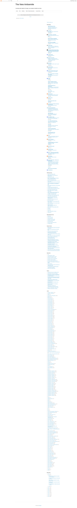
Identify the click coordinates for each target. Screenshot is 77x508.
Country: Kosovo (50, 323)
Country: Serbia (50, 337)
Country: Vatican (50, 347)
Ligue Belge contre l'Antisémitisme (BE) (53, 195)
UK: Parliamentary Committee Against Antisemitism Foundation (53, 267)
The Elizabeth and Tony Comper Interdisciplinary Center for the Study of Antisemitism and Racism (53, 242)
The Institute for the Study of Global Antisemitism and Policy (53, 244)
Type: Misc (49, 448)
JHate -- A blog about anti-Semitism (53, 152)
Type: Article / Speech (51, 414)
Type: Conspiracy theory (51, 421)
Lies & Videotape (50, 366)
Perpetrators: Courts (51, 378)
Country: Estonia (50, 311)
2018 (48, 490)
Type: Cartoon (50, 420)
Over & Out (49, 98)
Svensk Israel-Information (52, 128)
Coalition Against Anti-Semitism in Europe (53, 188)
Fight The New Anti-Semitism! (52, 168)
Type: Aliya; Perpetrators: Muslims (52, 411)
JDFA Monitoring (50, 113)
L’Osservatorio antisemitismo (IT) (52, 196)
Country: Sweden (50, 341)
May (49, 486)
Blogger (40, 505)
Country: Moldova (50, 329)
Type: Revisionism (50, 459)
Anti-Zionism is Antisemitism (52, 295)
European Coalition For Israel (52, 257)
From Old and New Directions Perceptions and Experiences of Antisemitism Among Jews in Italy (54, 278)
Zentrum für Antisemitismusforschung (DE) (54, 250)
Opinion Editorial (50, 367)
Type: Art (49, 413)
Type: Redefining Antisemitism (52, 457)
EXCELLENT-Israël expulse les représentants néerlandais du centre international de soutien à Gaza (52, 28)
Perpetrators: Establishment (52, 379)
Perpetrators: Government (51, 381)
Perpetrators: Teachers (51, 394)
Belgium (49, 296)
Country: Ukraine (50, 345)
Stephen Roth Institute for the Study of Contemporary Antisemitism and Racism (53, 240)
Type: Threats (50, 464)
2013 (48, 496)
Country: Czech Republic (51, 309)
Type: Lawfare (50, 447)
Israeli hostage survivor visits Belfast (52, 71)
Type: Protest (49, 455)
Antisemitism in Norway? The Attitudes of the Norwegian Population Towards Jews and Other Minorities (53, 275)
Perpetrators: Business (51, 374)
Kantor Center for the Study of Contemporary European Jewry (52, 232)
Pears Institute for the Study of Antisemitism (54, 235)
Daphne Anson (50, 97)
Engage (49, 78)
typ (48, 409)
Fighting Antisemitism (51, 360)
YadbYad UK (49, 212)
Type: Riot (49, 460)
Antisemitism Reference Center (52, 256)
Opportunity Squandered (51, 55)
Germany (49, 362)
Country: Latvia (50, 324)
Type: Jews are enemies (51, 440)
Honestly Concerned (51, 57)
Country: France (50, 313)
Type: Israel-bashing (51, 438)
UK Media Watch (50, 223)
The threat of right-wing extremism (52, 105)
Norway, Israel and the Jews (52, 100)
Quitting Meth (49, 101)
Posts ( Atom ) (22, 18)
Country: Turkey (50, 344)
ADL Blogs (49, 124)
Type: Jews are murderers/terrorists (53, 441)
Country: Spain (50, 340)
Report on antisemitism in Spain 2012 (53, 287)
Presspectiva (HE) (50, 221)
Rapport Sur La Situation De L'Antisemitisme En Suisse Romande (53, 286)
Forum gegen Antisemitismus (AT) (52, 189)
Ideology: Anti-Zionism (51, 363)
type (48, 410)
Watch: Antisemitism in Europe (52, 211)
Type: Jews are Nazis (51, 442)
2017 (48, 491)
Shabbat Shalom (50, 398)
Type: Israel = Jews (50, 437)
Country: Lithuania (50, 325)
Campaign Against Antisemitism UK (53, 187)
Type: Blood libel (50, 418)
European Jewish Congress (52, 259)
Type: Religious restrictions (51, 458)
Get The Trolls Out (50, 217)
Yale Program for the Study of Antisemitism (54, 249)
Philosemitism (50, 156)
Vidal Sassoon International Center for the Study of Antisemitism (54, 248)
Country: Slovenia (50, 339)
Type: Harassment (50, 430)
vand (48, 470)
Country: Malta (50, 328)
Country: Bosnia (50, 304)
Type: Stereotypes (50, 462)
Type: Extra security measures (52, 427)
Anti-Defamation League (51, 255)
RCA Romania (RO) (50, 200)
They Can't (49, 210)
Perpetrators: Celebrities (51, 375)
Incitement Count (50, 364)
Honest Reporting (50, 218)
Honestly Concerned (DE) (51, 219)
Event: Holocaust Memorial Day (52, 358)
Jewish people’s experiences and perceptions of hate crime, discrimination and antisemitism (53, 280)
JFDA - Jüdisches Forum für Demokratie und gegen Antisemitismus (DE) (53, 192)
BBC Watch (49, 63)
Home (30, 16)
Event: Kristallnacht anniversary (52, 359)
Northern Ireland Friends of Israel (53, 70)
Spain (49, 400)
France (49, 361)
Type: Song (49, 461)
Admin (49, 294)
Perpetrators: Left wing (51, 383)
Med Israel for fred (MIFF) (51, 42)
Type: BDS (49, 415)
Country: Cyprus (50, 308)
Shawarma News (50, 149)
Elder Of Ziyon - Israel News (52, 34)
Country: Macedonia (51, 327)
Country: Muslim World (51, 330)
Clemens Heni (50, 45)
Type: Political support (51, 454)
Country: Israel (50, 321)
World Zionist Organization (51, 268)
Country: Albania (50, 298)
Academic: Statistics (50, 292)
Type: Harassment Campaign (52, 431)
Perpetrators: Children (51, 376)
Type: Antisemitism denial (51, 412)
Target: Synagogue (50, 407)
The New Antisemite (24, 4)
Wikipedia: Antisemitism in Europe (52, 288)
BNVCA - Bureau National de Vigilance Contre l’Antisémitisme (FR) (53, 178)
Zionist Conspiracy (51, 139)
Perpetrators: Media (50, 384)
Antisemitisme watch (51, 146)
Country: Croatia (50, 307)
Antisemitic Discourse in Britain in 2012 (53, 272)
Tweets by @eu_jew (50, 22)
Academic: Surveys (50, 293)
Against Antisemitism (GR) (51, 174)
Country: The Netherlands (51, 343)
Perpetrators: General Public (52, 380)
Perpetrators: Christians (51, 377)
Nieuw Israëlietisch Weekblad (52, 38)
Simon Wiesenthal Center (51, 238)
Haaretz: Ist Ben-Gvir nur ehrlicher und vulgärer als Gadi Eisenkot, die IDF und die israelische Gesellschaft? (53, 47)
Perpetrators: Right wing (51, 392)
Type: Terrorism (50, 463)
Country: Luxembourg (51, 326)
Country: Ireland (50, 320)
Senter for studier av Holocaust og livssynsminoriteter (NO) (52, 237)
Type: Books (49, 419)
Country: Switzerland (51, 342)
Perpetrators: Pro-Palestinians (52, 391)
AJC (48, 254)
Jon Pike (49, 79)
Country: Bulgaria (50, 305)
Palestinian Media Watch (51, 107)
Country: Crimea (50, 306)
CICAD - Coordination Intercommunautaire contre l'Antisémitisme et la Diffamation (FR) (54, 183)
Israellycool (49, 30)
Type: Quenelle (50, 456)
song (48, 399)
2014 (48, 495)
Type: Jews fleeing (50, 443)
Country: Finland (50, 312)
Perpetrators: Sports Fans (51, 393)
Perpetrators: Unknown (51, 395)
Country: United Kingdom (51, 346)
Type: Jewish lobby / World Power (52, 439)
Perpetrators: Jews (50, 382)
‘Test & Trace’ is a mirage (51, 91)
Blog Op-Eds (49, 297)
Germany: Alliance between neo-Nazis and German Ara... (53, 476)
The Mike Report (50, 54)
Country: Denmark (50, 310)
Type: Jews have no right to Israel (52, 444)
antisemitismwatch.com (51, 132)
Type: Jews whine (50, 445)
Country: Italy (50, 322)
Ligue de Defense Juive (51, 26)
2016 (48, 492)
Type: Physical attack (51, 453)
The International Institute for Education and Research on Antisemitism (53, 246)
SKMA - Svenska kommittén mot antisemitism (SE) (52, 205)
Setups (49, 397)
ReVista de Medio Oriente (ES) (52, 222)
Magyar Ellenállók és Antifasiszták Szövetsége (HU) (52, 197)
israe (48, 365)
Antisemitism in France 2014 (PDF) (53, 273)
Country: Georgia (50, 314)
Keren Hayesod (50, 263)
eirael (49, 135)
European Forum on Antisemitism (52, 258)
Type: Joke (49, 446)
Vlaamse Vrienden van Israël (52, 81)
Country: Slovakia (50, 338)
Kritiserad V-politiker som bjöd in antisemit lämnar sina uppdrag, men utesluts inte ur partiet (53, 88)
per (48, 368)
